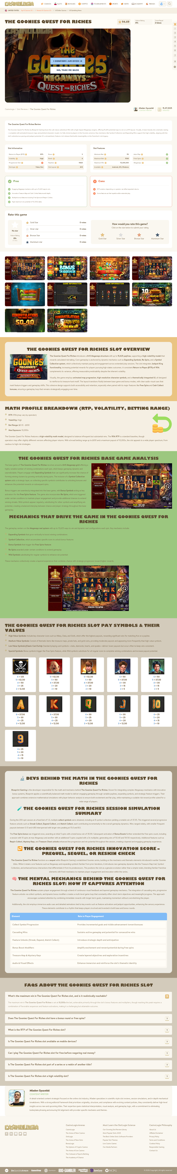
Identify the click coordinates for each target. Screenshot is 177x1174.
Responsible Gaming (156, 1147)
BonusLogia (70, 1144)
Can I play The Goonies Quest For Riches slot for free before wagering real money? (51, 1053)
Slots (59, 4)
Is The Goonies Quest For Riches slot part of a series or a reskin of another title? (50, 1065)
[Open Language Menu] (162, 3)
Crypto (84, 4)
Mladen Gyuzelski (146, 108)
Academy (139, 4)
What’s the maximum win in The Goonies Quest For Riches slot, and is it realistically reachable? (57, 996)
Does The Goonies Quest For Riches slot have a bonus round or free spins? (46, 1018)
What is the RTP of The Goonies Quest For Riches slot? (37, 1030)
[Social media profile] (6, 1133)
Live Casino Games (110, 1144)
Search (169, 3)
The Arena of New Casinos (75, 1133)
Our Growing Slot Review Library (115, 1130)
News (126, 4)
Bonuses (71, 4)
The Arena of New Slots (74, 1140)
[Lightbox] (25, 268)
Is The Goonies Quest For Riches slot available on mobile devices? (42, 1042)
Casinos (47, 4)
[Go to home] (22, 1127)
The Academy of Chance (75, 1158)
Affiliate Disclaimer (156, 1133)
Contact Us (153, 1151)
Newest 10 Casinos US (44, 10)
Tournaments (100, 4)
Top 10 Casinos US (27, 10)
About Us (152, 1130)
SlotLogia (69, 1137)
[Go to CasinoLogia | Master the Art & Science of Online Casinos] (19, 3)
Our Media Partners (110, 1147)
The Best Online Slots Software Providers (118, 1137)
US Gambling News (75, 10)
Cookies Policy (154, 1144)
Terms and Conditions (157, 1140)
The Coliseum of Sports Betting (77, 1154)
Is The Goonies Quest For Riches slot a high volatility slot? (38, 1076)
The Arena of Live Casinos (75, 1151)
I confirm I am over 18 (67, 61)
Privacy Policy (154, 1137)
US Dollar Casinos (60, 10)
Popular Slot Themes (110, 1140)
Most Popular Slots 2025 (112, 1133)
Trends (152, 4)
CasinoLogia (70, 1130)
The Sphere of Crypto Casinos (77, 1147)
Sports (115, 4)
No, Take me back (68, 70)
